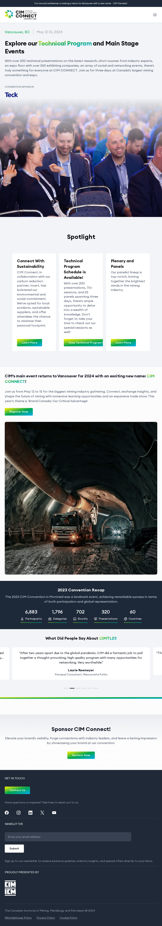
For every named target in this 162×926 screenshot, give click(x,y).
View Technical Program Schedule (92, 342)
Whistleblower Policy (18, 917)
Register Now (18, 411)
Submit (14, 848)
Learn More (29, 342)
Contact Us (17, 790)
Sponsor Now (81, 755)
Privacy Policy (46, 917)
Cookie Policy (68, 917)
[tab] (66, 688)
